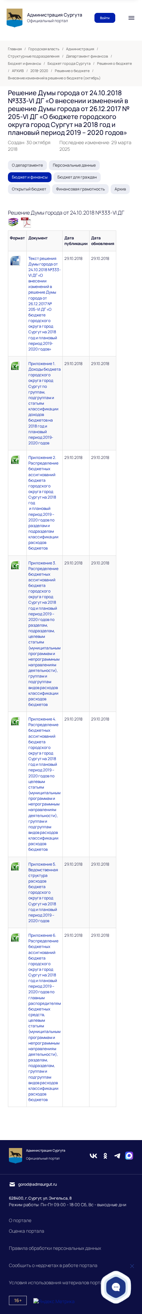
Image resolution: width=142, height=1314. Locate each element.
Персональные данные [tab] (74, 165)
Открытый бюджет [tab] (29, 189)
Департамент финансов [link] (87, 56)
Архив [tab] (120, 189)
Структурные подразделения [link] (33, 56)
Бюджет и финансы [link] (24, 63)
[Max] (129, 1156)
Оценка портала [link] (26, 1231)
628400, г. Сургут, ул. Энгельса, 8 (40, 1198)
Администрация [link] (80, 49)
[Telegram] (117, 1156)
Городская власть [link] (43, 49)
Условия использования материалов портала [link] (58, 1282)
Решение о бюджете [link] (72, 70)
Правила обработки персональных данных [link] (55, 1248)
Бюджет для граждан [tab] (77, 177)
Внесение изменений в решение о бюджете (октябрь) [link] (54, 78)
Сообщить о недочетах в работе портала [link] (53, 1265)
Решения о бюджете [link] (114, 63)
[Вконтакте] (93, 1156)
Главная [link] (15, 49)
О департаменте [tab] (27, 165)
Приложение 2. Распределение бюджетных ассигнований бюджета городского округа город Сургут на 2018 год (43, 480)
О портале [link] (20, 1220)
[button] (116, 1287)
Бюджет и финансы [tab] (30, 177)
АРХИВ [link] (18, 70)
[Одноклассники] (105, 1156)
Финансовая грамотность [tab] (80, 189)
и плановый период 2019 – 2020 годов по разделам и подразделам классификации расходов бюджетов (43, 528)
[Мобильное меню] (131, 18)
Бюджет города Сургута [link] (69, 63)
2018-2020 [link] (39, 70)
